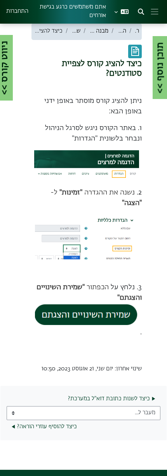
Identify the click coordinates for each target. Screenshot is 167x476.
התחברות (17, 11)
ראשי (137, 31)
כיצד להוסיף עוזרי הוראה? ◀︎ (44, 426)
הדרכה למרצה (121, 31)
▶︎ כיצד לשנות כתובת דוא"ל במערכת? (111, 398)
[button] (141, 11)
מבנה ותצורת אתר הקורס (98, 31)
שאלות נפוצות (75, 31)
